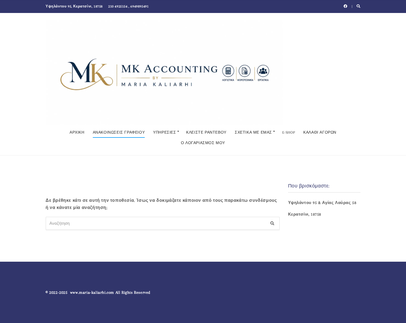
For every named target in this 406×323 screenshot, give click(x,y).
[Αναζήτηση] (272, 223)
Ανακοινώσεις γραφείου (119, 132)
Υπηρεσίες (164, 132)
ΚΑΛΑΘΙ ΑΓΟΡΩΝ (319, 132)
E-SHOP (288, 132)
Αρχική (77, 132)
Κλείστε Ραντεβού (206, 132)
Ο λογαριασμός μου (203, 143)
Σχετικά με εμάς (253, 132)
